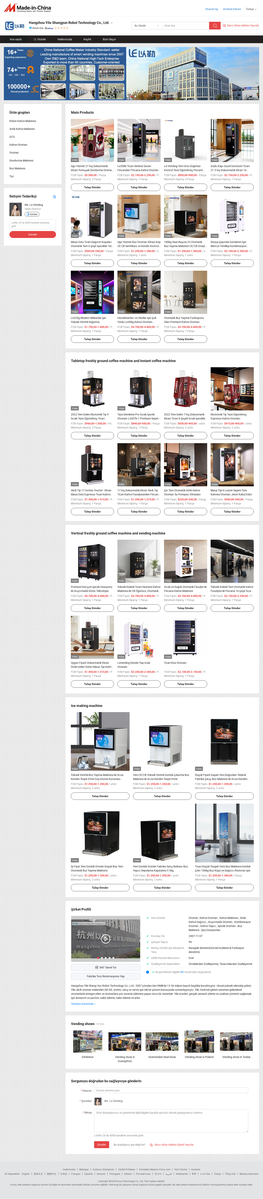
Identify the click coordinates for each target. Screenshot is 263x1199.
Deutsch (101, 1173)
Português (114, 1173)
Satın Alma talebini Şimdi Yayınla (171, 1144)
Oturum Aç (211, 9)
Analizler (195, 1169)
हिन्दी (194, 1173)
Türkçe (217, 1173)
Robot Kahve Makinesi (22, 121)
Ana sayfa (16, 39)
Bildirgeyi (84, 1169)
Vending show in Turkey (236, 1057)
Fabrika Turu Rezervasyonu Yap (106, 976)
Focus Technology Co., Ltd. (130, 1181)
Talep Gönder (92, 187)
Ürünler (41, 39)
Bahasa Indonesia (249, 1173)
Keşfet (87, 39)
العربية (169, 1173)
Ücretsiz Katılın (232, 9)
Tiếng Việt (230, 1173)
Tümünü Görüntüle (82, 1004)
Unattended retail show (162, 1057)
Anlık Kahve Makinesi (22, 129)
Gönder (101, 1144)
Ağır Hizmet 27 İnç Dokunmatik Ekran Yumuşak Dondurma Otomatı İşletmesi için (92, 170)
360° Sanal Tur (107, 967)
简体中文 (38, 1173)
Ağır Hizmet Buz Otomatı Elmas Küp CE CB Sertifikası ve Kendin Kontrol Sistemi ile (139, 246)
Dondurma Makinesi (21, 160)
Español (88, 1173)
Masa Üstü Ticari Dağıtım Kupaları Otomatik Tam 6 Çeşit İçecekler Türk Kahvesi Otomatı (92, 246)
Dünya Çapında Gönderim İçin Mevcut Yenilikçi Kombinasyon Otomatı (229, 246)
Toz (11, 176)
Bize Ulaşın (109, 39)
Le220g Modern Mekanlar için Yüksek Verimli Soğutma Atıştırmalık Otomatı (88, 322)
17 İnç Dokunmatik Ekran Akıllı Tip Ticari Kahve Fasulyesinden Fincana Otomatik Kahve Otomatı (138, 494)
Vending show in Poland (199, 1057)
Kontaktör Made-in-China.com (154, 1169)
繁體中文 (51, 1173)
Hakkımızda (65, 39)
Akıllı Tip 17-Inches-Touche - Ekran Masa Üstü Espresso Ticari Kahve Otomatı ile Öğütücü (91, 494)
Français (75, 1173)
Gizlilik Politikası (126, 1169)
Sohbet (33, 214)
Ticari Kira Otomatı (175, 663)
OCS (12, 137)
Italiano (128, 1173)
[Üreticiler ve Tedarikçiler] (28, 7)
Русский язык (143, 1173)
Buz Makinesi (17, 168)
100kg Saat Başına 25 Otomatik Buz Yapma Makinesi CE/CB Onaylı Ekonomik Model (185, 246)
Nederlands (182, 1173)
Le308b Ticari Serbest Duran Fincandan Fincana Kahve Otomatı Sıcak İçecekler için (138, 170)
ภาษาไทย (205, 1173)
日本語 (63, 1173)
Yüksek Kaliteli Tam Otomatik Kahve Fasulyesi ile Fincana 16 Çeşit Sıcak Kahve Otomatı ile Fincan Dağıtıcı (232, 591)
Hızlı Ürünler (180, 1169)
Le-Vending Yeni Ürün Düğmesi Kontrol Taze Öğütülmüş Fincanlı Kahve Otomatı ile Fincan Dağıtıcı (184, 170)
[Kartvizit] (54, 196)
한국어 (158, 1173)
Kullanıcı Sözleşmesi (103, 1169)
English (26, 1173)
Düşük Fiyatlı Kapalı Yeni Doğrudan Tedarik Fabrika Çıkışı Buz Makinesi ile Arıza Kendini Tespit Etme (221, 779)
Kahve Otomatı (18, 144)
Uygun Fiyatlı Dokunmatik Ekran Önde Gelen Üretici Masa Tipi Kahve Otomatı (92, 667)
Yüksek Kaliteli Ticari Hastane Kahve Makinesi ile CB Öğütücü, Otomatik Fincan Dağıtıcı (138, 591)
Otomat (14, 152)
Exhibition (88, 1057)
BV (182, 972)
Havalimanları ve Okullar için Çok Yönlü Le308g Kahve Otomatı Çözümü (136, 322)
